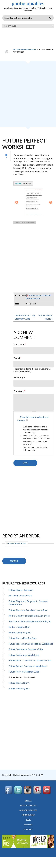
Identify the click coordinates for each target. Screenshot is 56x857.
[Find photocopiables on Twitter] (18, 790)
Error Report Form (17, 543)
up (33, 315)
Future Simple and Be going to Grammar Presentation (28, 603)
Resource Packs (28, 805)
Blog (28, 820)
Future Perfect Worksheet (22, 677)
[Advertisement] (28, 95)
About (28, 800)
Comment (19, 391)
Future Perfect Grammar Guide (24, 671)
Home (6, 52)
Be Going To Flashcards (20, 595)
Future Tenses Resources (24, 49)
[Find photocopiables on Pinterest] (37, 790)
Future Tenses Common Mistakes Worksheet (31, 643)
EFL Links (28, 824)
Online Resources (28, 810)
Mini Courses (28, 815)
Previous (16, 202)
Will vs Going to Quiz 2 (20, 632)
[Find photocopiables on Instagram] (28, 790)
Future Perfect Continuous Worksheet (28, 666)
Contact (28, 829)
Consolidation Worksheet (24, 223)
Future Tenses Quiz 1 (19, 682)
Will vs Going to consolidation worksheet (29, 615)
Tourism (26, 183)
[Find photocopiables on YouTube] (47, 790)
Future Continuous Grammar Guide (26, 649)
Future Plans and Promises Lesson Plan (28, 610)
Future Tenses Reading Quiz (22, 638)
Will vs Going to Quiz (19, 627)
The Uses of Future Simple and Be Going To (30, 621)
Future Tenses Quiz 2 (19, 688)
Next (50, 202)
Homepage (19, 377)
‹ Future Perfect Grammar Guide (23, 317)
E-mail (17, 358)
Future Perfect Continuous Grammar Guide (30, 660)
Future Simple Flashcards (21, 590)
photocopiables (28, 3)
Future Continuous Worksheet (24, 655)
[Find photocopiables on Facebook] (9, 790)
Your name (19, 344)
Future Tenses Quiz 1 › (46, 317)
